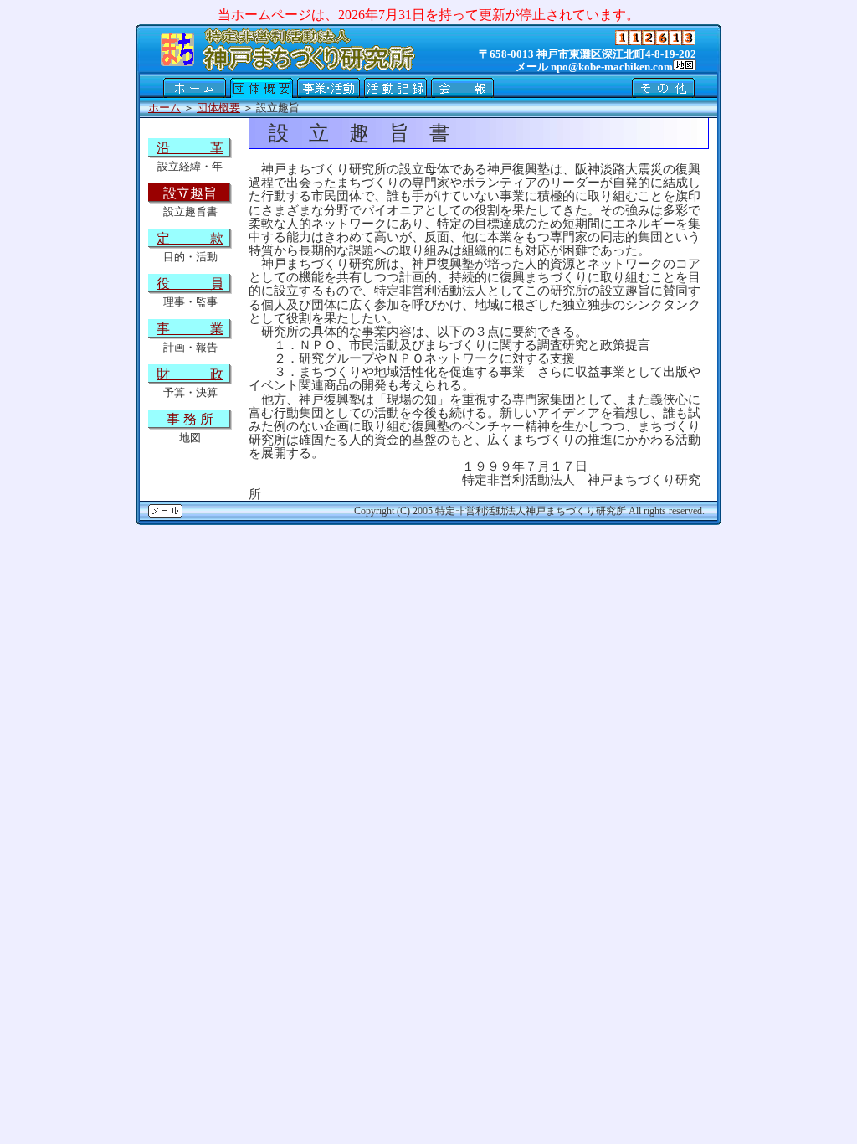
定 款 (190, 238)
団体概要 (218, 107)
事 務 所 (190, 419)
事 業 (190, 329)
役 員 (190, 283)
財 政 (190, 374)
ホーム (164, 107)
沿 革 (190, 148)
